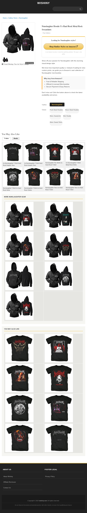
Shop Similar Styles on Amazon (62, 46)
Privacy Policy (50, 476)
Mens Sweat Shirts (56, 122)
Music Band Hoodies (72, 110)
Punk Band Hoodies (56, 110)
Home (5, 18)
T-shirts (6, 138)
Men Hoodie (67, 116)
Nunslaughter (23, 18)
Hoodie (16, 138)
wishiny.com (43, 501)
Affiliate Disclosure (9, 482)
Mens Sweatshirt (55, 116)
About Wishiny (8, 476)
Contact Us (7, 488)
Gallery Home (12, 18)
